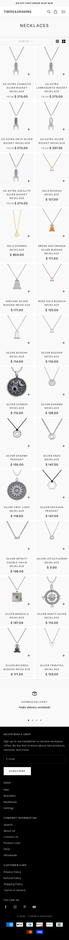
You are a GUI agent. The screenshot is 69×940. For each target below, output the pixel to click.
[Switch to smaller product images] (63, 41)
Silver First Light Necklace (17, 509)
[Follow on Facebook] (5, 907)
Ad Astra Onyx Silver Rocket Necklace (17, 141)
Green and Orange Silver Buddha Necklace (52, 250)
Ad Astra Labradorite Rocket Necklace (51, 88)
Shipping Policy (13, 884)
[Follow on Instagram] (15, 907)
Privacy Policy (12, 872)
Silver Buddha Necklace (17, 354)
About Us (9, 831)
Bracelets (10, 796)
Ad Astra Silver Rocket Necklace (52, 141)
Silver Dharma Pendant (17, 457)
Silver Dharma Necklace (52, 406)
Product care (12, 843)
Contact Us (11, 837)
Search (8, 825)
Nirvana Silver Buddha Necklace (17, 303)
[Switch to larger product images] (57, 41)
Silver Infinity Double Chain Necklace (17, 562)
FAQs (7, 849)
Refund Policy (12, 878)
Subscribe (17, 771)
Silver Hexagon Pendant (52, 509)
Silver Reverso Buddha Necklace (17, 667)
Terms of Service (15, 890)
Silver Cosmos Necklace (17, 406)
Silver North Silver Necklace (52, 616)
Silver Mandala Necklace (17, 616)
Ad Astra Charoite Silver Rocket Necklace (17, 88)
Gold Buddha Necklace (52, 192)
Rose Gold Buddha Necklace (52, 303)
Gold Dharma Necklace (17, 248)
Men (6, 790)
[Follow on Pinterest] (24, 907)
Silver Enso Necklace (52, 457)
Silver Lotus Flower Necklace (52, 560)
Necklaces (10, 802)
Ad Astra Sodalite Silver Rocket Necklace (17, 194)
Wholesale (10, 855)
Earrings (9, 808)
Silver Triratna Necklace (52, 667)
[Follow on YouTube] (34, 907)
